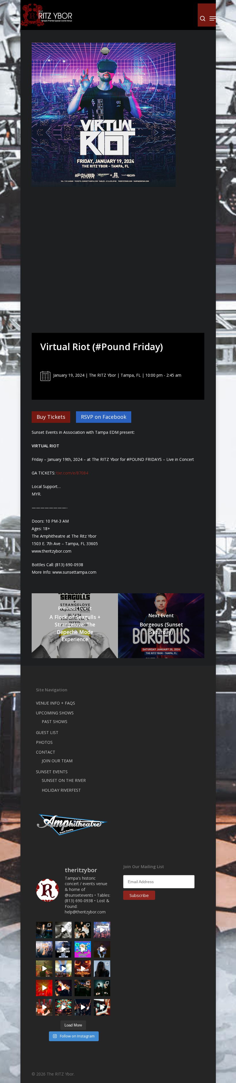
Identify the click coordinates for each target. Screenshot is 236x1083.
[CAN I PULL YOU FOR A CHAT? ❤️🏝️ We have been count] (44, 949)
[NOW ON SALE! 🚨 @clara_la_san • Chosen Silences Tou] (102, 968)
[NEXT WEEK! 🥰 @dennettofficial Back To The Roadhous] (102, 949)
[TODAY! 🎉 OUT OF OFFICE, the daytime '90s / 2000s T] (83, 949)
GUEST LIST (47, 732)
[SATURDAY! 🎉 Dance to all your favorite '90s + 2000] (83, 1007)
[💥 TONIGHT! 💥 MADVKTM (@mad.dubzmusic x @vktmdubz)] (83, 968)
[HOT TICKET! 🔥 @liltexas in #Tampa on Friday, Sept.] (63, 930)
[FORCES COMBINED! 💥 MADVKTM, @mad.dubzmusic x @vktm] (102, 988)
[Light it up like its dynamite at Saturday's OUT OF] (63, 988)
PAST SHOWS (54, 721)
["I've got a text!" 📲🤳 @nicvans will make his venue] (44, 1007)
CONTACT (45, 752)
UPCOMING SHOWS (55, 713)
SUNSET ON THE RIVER (64, 780)
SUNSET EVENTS (52, 771)
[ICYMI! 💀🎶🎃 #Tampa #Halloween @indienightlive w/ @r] (83, 930)
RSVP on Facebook (103, 416)
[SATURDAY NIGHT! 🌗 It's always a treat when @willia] (63, 1007)
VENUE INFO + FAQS (55, 703)
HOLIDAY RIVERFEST (61, 790)
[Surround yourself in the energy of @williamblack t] (44, 968)
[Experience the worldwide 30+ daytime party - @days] (102, 930)
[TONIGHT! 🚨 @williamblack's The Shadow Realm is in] (63, 949)
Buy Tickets (51, 416)
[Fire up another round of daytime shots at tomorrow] (63, 968)
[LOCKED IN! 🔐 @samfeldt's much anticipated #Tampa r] (44, 930)
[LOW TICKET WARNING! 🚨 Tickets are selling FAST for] (102, 1007)
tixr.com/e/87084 (72, 473)
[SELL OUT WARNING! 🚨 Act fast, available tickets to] (83, 988)
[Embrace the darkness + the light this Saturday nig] (44, 988)
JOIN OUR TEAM (57, 760)
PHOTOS (44, 742)
